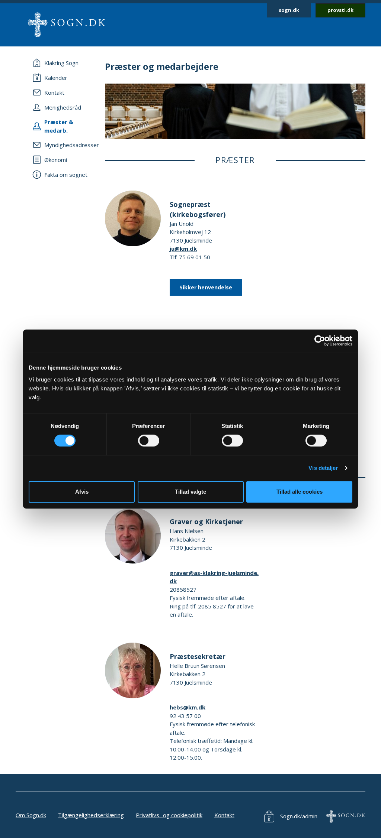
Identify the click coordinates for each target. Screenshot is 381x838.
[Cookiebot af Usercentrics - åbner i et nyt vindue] (319, 340)
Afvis (82, 491)
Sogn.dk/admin (298, 816)
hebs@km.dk (187, 707)
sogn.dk (289, 10)
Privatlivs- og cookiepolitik (169, 815)
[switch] (148, 440)
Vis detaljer (323, 468)
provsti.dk (340, 10)
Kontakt (224, 815)
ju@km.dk (183, 248)
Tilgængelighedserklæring (91, 815)
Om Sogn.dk (31, 815)
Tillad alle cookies (299, 491)
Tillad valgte (190, 491)
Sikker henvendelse (205, 287)
